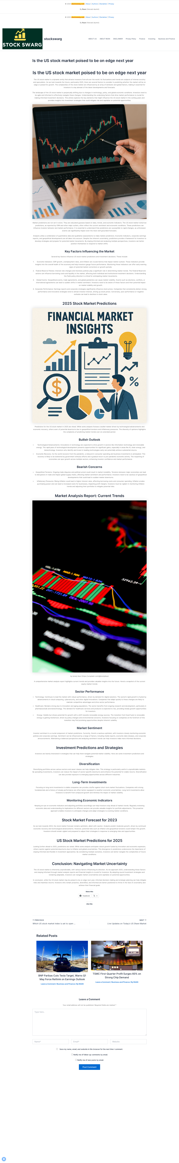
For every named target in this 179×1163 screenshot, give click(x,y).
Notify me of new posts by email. (90, 1060)
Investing (151, 39)
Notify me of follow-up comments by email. (90, 1055)
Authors (95, 4)
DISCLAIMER (118, 39)
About (88, 4)
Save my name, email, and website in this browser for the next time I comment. (91, 1049)
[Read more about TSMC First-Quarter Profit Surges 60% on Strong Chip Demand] (117, 955)
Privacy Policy (131, 39)
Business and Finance (166, 39)
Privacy (111, 4)
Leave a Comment (48, 984)
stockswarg (53, 39)
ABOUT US (92, 39)
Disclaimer (103, 4)
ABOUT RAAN (105, 39)
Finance (142, 39)
